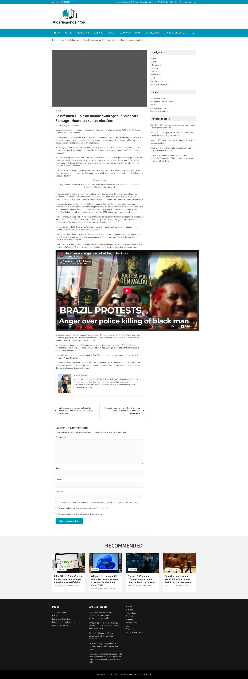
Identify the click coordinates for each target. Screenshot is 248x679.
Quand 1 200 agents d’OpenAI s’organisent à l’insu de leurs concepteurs (142, 579)
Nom (58, 468)
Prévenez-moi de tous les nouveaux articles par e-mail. (81, 514)
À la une (68, 33)
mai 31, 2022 (61, 125)
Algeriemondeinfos (118, 674)
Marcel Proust (73, 125)
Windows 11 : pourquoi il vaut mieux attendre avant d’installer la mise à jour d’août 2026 (105, 581)
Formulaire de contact (188, 2)
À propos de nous (123, 2)
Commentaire (61, 437)
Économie (98, 33)
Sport (138, 33)
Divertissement (152, 33)
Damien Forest (72, 585)
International (83, 33)
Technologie (60, 570)
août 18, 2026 (170, 585)
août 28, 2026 (59, 585)
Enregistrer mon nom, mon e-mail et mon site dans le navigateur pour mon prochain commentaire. (99, 502)
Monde (58, 111)
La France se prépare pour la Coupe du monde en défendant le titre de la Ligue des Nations (75, 411)
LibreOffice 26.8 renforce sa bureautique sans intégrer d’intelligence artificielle (68, 579)
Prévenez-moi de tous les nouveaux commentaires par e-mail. (83, 508)
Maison (57, 33)
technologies (125, 33)
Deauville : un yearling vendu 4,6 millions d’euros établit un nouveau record (178, 579)
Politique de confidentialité (143, 2)
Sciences (111, 33)
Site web (59, 491)
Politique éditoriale (170, 2)
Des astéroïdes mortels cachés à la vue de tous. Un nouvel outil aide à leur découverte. (122, 411)
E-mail (59, 479)
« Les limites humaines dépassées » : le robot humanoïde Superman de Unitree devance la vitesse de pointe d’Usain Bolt (172, 158)
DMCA (158, 2)
